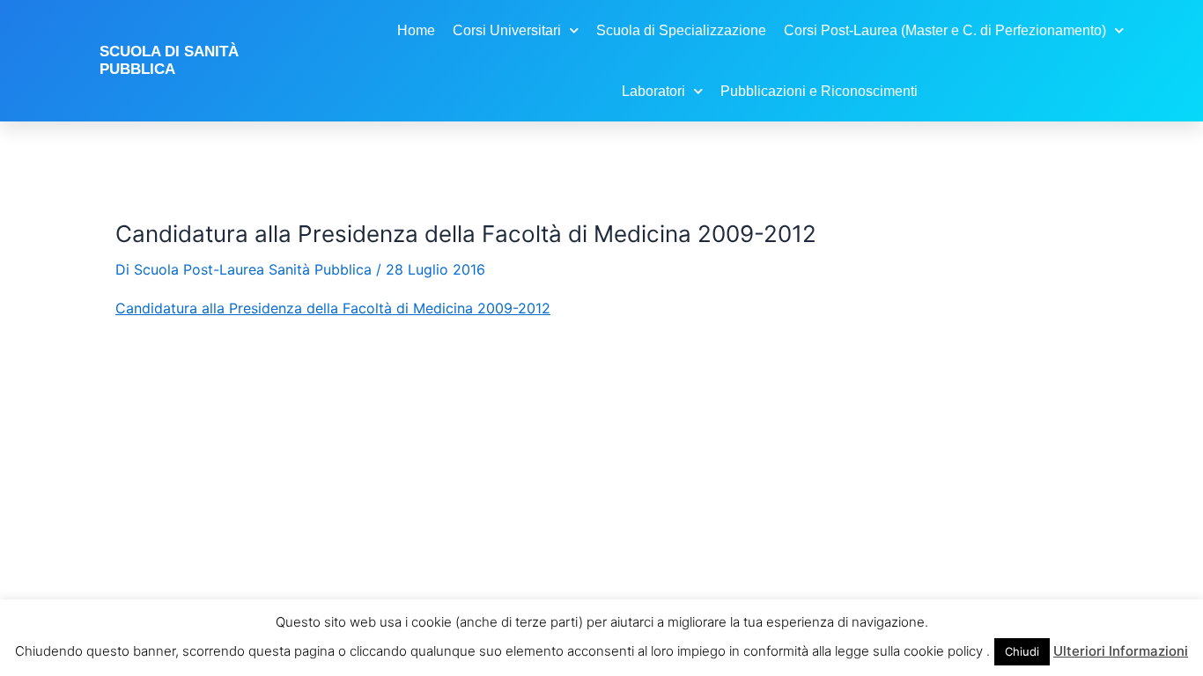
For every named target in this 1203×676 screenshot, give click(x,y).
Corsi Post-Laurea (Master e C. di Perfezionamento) (945, 30)
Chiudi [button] (1022, 651)
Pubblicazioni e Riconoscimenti (819, 91)
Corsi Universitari (507, 30)
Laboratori (653, 91)
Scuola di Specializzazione (681, 30)
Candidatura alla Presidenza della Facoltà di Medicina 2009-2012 (332, 308)
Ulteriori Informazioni (1120, 651)
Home (416, 30)
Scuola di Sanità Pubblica (169, 60)
